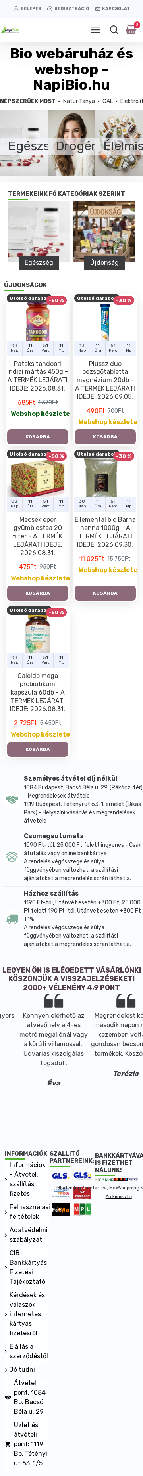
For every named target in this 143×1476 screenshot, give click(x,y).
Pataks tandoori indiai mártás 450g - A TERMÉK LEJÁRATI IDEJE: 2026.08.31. (37, 376)
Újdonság (104, 262)
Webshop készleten (40, 413)
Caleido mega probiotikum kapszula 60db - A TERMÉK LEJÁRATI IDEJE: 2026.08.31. (37, 692)
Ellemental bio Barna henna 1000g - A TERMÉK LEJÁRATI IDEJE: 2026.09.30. (105, 532)
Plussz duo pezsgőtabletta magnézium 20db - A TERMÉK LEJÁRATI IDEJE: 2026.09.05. (105, 380)
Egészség (39, 262)
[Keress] (114, 30)
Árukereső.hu (119, 1196)
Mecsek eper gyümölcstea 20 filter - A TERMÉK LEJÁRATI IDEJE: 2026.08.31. (37, 536)
